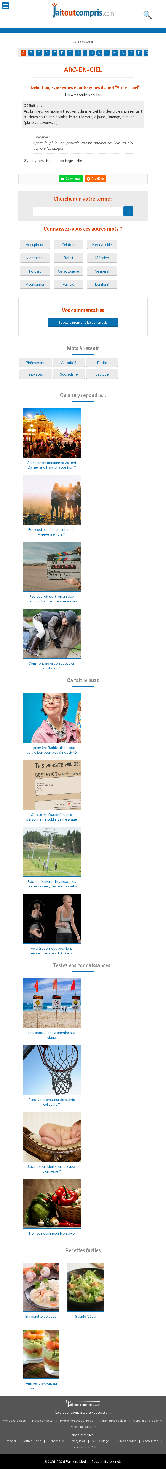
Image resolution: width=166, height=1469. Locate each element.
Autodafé (68, 362)
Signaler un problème (147, 1421)
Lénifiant (102, 284)
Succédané (69, 374)
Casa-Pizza (150, 1441)
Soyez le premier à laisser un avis (83, 322)
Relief (68, 257)
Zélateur (68, 244)
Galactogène (68, 271)
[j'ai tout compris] (83, 10)
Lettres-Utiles (31, 1441)
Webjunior (78, 1441)
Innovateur (35, 374)
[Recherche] (147, 14)
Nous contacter (42, 1421)
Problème (98, 178)
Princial (11, 1441)
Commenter (73, 178)
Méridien (102, 257)
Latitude (102, 374)
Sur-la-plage (100, 1441)
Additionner (35, 284)
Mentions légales (14, 1421)
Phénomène (35, 362)
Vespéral (102, 271)
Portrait (35, 271)
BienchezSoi (56, 1441)
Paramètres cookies (112, 1421)
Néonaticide (102, 244)
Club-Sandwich (126, 1441)
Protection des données (76, 1421)
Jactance (35, 257)
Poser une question (83, 1427)
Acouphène (35, 244)
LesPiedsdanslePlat (83, 1447)
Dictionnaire (83, 42)
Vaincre (68, 284)
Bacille (102, 362)
